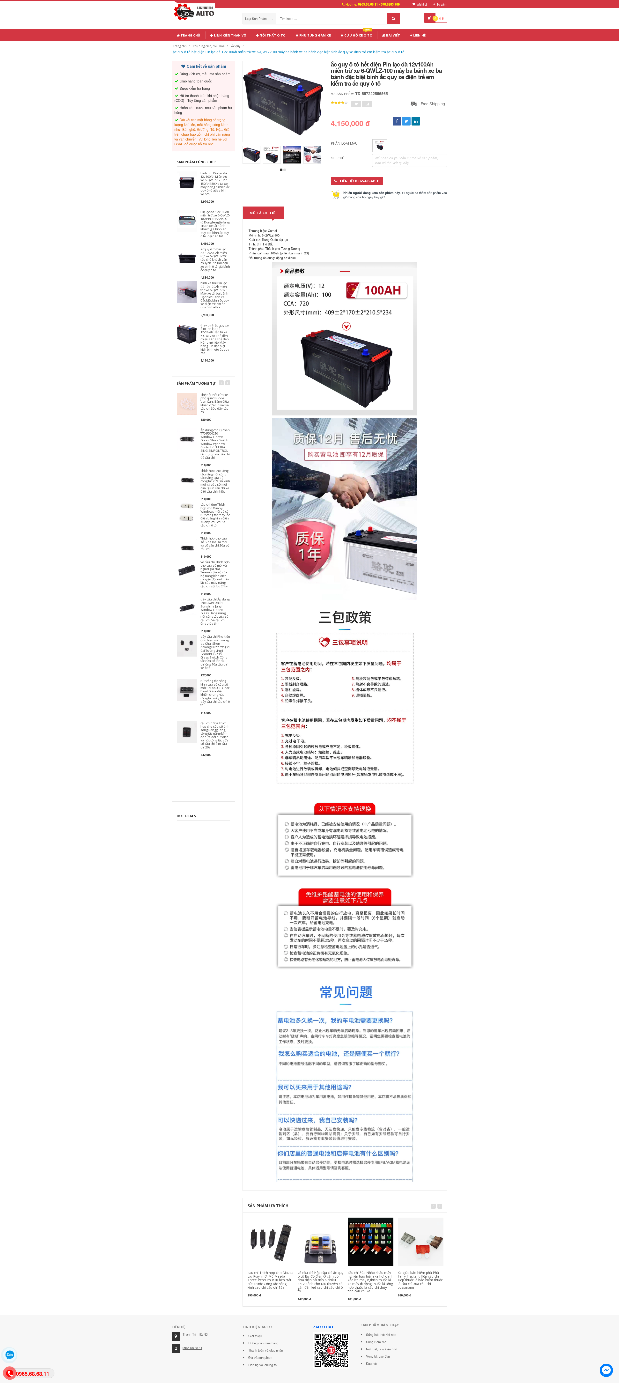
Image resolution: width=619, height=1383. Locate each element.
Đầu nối (371, 1363)
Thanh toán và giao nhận (265, 1350)
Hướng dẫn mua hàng (263, 1343)
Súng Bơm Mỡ (376, 1341)
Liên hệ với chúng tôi (262, 1364)
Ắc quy (235, 46)
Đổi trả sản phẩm (260, 1357)
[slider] (339, 102)
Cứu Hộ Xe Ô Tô (358, 34)
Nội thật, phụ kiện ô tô (381, 1349)
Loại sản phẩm (256, 18)
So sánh (441, 4)
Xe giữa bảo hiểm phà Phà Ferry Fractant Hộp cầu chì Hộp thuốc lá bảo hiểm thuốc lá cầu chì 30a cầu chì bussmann (420, 1280)
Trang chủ (190, 35)
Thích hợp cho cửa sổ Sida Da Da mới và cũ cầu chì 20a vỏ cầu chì (214, 543)
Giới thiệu (255, 1335)
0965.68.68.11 (192, 1348)
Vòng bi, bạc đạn (378, 1356)
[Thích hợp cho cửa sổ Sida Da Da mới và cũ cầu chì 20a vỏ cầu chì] (187, 547)
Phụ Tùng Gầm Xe (314, 35)
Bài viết (392, 35)
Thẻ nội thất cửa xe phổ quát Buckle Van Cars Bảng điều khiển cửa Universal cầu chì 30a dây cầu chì (214, 403)
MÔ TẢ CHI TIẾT (264, 213)
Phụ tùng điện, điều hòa (209, 46)
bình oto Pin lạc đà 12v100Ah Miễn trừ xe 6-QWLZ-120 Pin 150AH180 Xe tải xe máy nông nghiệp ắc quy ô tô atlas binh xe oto (214, 183)
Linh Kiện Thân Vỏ (229, 35)
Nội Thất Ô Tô (272, 35)
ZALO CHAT (323, 1326)
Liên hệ (419, 35)
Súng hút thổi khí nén (381, 1334)
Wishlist (422, 4)
